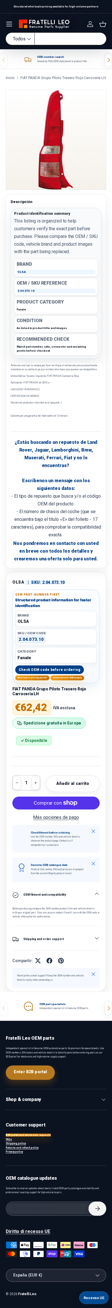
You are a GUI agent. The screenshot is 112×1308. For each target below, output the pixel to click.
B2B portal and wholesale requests (28, 1135)
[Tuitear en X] (38, 960)
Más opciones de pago (56, 817)
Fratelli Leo (27, 1294)
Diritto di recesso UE (28, 1231)
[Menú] (9, 24)
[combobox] (56, 39)
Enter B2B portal (30, 1071)
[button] (102, 24)
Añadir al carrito (72, 783)
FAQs (9, 1139)
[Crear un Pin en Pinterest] (61, 960)
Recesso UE (94, 1298)
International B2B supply (67, 677)
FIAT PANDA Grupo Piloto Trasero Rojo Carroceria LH (63, 78)
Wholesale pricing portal (32, 677)
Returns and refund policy (22, 1147)
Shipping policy (16, 1143)
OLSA (18, 582)
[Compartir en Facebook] (49, 960)
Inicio (10, 78)
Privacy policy (14, 1151)
